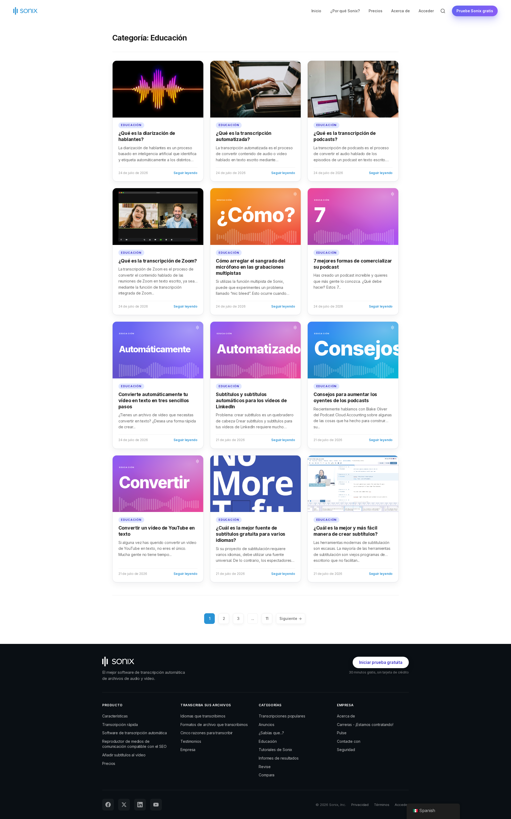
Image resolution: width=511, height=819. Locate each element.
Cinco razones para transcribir (206, 733)
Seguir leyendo (185, 173)
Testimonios (190, 741)
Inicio (316, 11)
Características (115, 716)
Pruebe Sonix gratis (474, 11)
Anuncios (266, 724)
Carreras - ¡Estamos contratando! (365, 724)
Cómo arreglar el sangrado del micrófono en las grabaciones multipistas (250, 267)
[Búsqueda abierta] (443, 11)
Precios (375, 11)
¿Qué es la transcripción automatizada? (243, 136)
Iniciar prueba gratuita (380, 662)
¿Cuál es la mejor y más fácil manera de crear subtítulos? (346, 531)
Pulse (342, 733)
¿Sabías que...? (271, 733)
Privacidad (360, 804)
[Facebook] (108, 804)
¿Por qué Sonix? (345, 11)
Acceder (426, 11)
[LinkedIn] (140, 804)
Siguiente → (290, 618)
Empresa (187, 749)
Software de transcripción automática (134, 733)
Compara (266, 775)
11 (267, 618)
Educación (131, 125)
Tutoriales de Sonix (275, 749)
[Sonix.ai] (144, 661)
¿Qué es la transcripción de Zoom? (157, 261)
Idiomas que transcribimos (202, 716)
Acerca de (400, 11)
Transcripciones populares (282, 716)
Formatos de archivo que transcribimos (214, 724)
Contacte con (348, 741)
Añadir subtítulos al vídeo (124, 755)
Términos (381, 804)
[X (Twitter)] (124, 804)
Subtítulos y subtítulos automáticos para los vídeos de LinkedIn (251, 400)
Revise (264, 766)
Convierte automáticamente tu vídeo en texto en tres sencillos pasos (153, 400)
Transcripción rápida (120, 724)
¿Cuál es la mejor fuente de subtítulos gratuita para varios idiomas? (250, 534)
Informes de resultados (279, 758)
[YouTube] (156, 804)
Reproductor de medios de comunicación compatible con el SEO (134, 744)
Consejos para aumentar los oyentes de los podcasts (345, 397)
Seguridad (346, 749)
